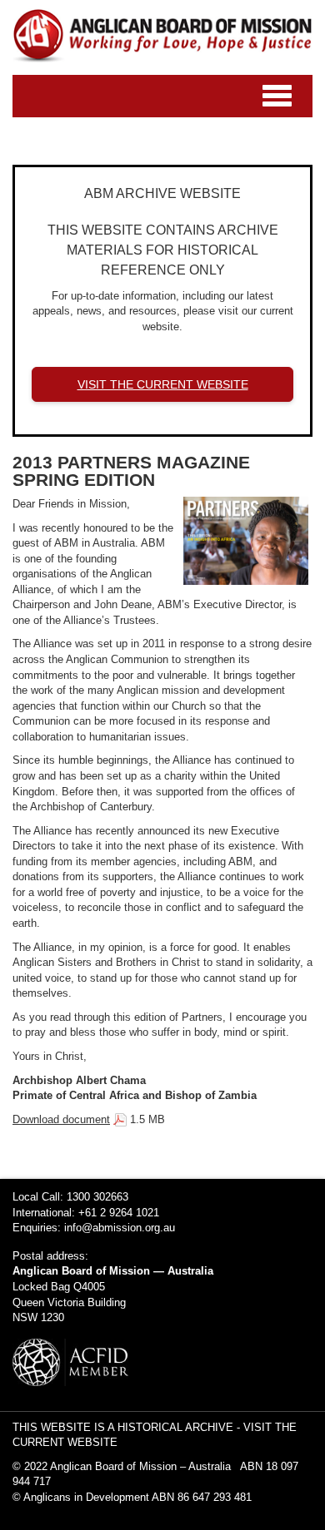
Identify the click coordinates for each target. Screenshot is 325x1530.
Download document (61, 1119)
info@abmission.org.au (119, 1227)
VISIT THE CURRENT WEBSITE (163, 384)
